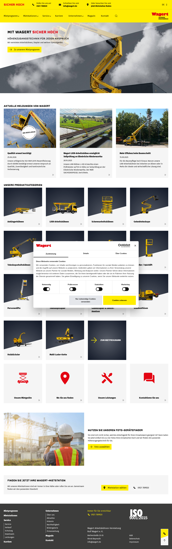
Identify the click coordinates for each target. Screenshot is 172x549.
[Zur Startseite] (160, 16)
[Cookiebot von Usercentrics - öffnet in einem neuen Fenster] (120, 245)
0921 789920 (42, 6)
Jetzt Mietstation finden (101, 6)
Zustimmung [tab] (51, 254)
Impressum (134, 542)
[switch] (73, 289)
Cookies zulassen (119, 300)
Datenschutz (134, 539)
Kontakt (105, 16)
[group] (30, 143)
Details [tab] (86, 253)
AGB (131, 535)
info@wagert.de (70, 6)
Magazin (91, 16)
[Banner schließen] (135, 245)
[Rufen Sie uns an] (164, 533)
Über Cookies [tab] (121, 253)
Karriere (59, 16)
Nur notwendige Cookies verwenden (85, 300)
